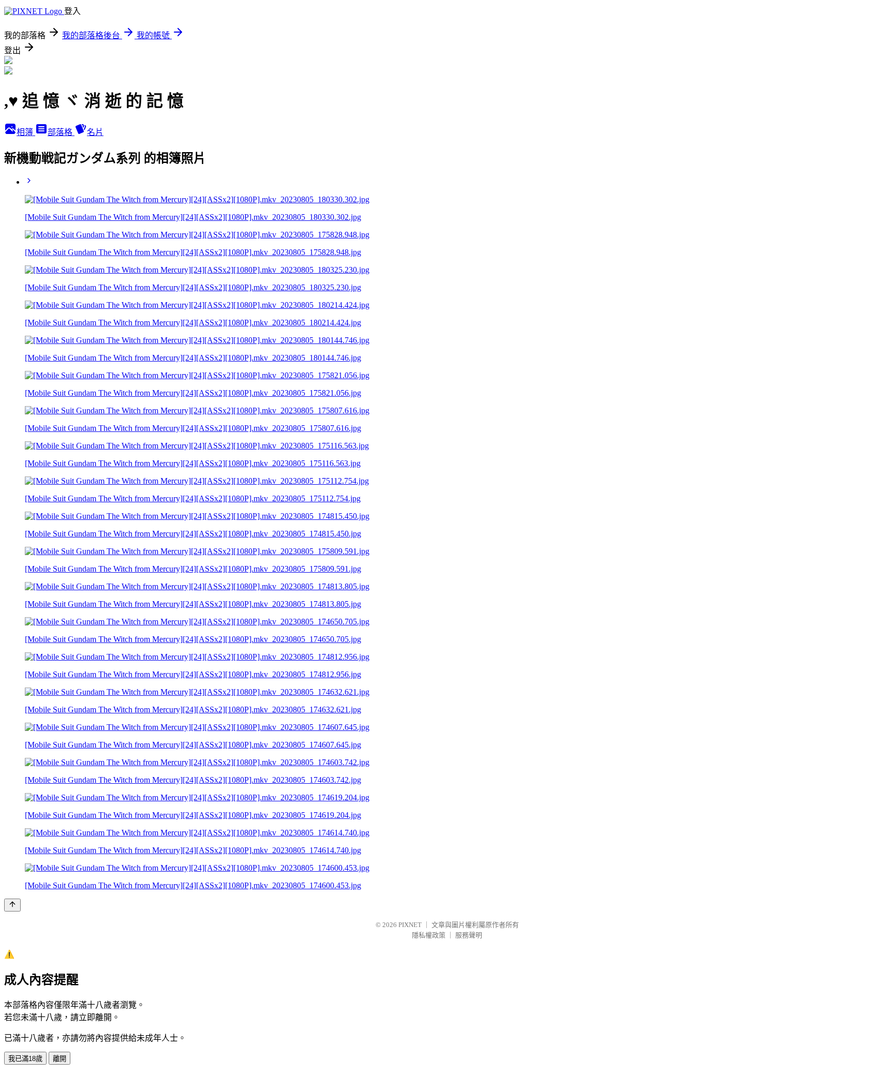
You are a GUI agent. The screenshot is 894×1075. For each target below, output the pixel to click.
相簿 (26, 132)
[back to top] (12, 905)
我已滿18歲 (25, 1059)
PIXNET (410, 925)
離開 (59, 1059)
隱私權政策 (428, 935)
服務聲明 (468, 935)
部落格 (61, 132)
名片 (95, 132)
